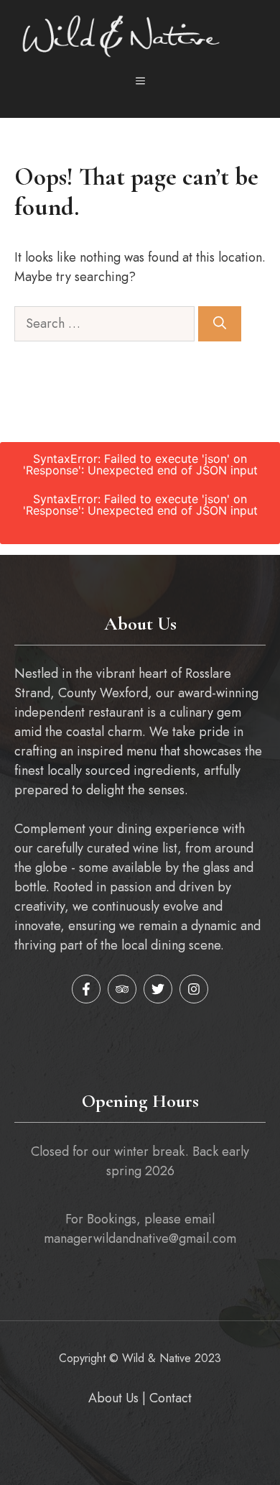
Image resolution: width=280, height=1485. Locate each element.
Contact (170, 1398)
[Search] (219, 323)
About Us (113, 1398)
